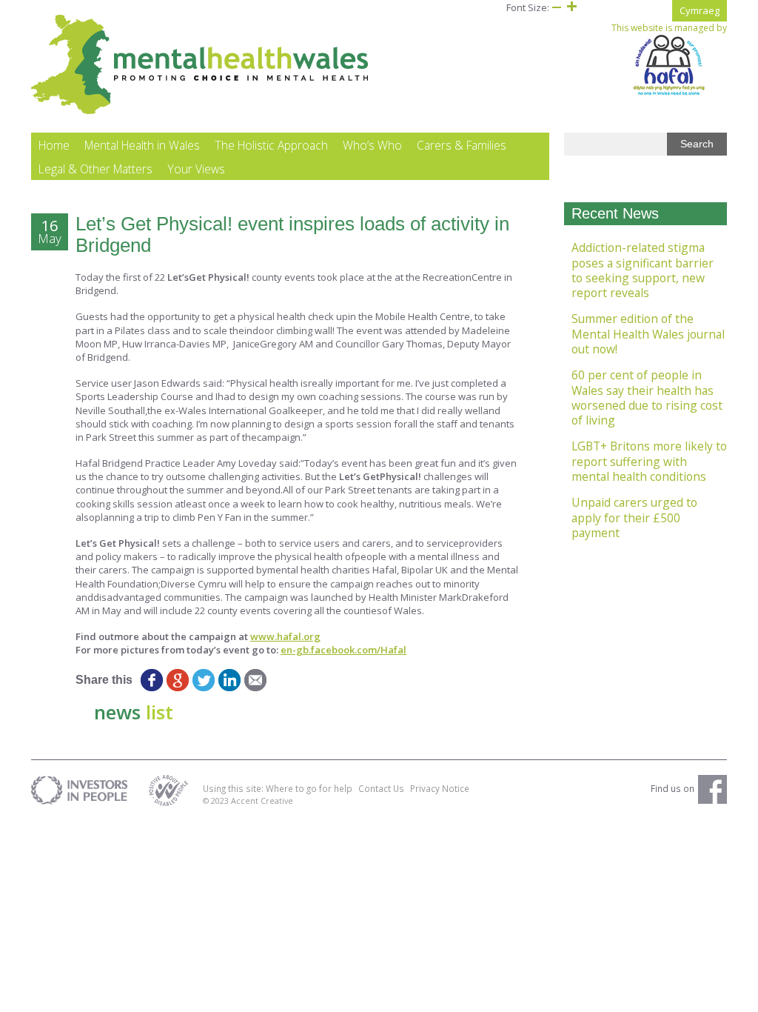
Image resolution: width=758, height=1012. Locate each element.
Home (54, 145)
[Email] (255, 680)
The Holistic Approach (271, 145)
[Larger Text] (571, 7)
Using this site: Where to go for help (277, 788)
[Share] (281, 680)
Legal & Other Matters (95, 169)
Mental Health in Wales (142, 145)
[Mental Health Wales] (200, 111)
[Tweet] (203, 680)
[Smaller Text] (556, 7)
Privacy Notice (439, 788)
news (133, 712)
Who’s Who (372, 145)
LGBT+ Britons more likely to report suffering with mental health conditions (649, 461)
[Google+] (177, 680)
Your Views (196, 169)
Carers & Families (461, 145)
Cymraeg (700, 10)
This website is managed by (669, 28)
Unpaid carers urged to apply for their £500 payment (634, 517)
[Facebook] (151, 680)
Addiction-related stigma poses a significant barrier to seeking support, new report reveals (642, 270)
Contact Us (381, 788)
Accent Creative (262, 800)
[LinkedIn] (229, 680)
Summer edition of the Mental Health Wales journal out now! (648, 333)
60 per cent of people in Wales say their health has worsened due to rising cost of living (646, 397)
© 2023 (217, 800)
